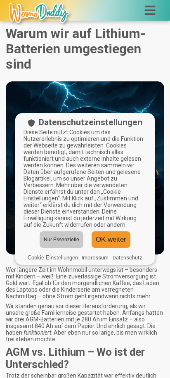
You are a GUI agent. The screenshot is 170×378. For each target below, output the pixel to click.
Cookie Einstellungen (53, 257)
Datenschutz (127, 257)
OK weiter (111, 239)
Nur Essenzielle (61, 239)
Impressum (95, 257)
